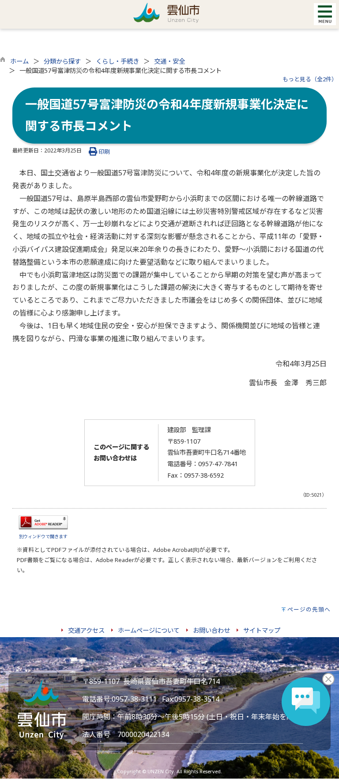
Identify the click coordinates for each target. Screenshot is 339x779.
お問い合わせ (211, 630)
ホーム (19, 61)
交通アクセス (86, 630)
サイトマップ (261, 630)
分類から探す (62, 61)
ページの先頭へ (309, 609)
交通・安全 (169, 61)
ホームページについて (149, 630)
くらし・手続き (117, 61)
